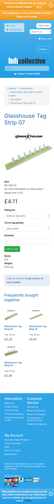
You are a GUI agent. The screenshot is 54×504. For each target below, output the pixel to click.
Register (20, 278)
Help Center (43, 25)
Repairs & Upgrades (37, 424)
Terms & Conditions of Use (14, 418)
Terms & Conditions (14, 414)
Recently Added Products (17, 439)
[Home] (27, 61)
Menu (43, 49)
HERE (20, 192)
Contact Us (32, 407)
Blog (7, 447)
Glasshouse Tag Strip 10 (37, 327)
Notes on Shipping (36, 414)
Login (9, 278)
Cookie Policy (11, 406)
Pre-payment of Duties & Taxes (35, 419)
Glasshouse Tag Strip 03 (13, 364)
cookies (28, 500)
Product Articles (13, 443)
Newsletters (11, 454)
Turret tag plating (13, 222)
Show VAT (46, 38)
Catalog (11, 88)
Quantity (9, 235)
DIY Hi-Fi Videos (13, 450)
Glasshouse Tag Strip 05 (13, 327)
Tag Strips (15, 99)
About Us (9, 403)
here (39, 6)
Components (26, 88)
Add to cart (12, 249)
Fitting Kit (9, 210)
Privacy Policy (11, 410)
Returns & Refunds (36, 410)
